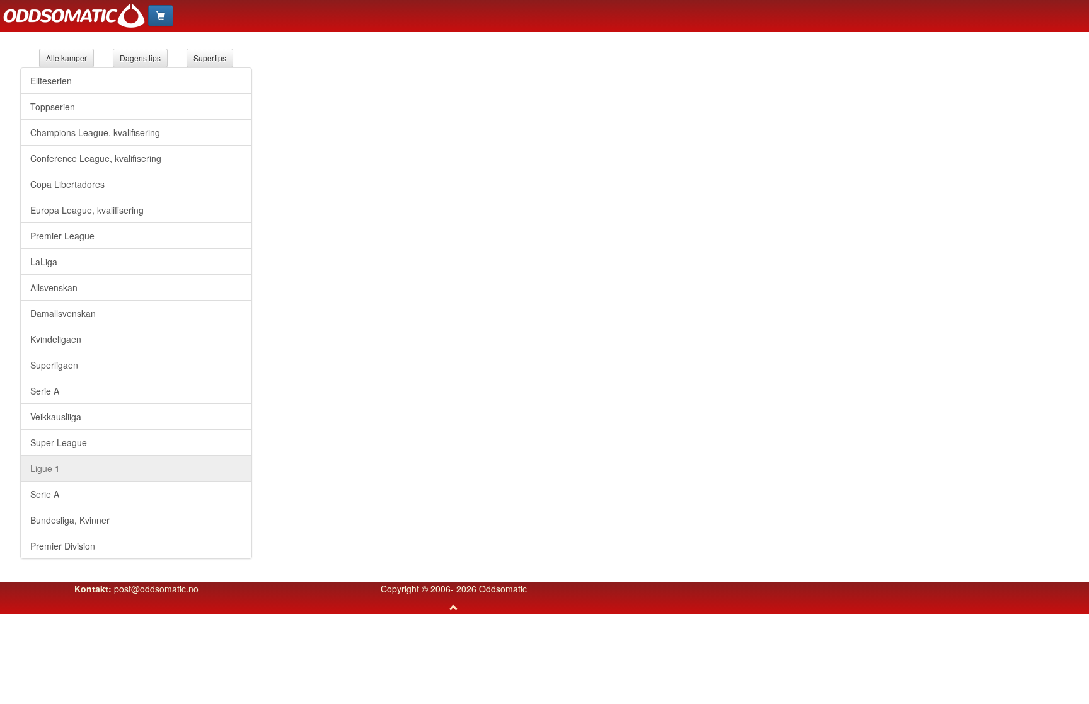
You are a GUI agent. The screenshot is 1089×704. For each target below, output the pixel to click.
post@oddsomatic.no (156, 588)
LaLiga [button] (43, 261)
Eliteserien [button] (51, 80)
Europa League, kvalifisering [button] (87, 210)
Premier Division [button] (62, 546)
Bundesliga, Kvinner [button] (70, 520)
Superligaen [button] (54, 365)
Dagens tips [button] (140, 57)
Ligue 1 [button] (45, 468)
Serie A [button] (44, 390)
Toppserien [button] (52, 106)
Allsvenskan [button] (54, 287)
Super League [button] (58, 442)
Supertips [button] (209, 57)
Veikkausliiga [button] (55, 416)
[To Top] (453, 607)
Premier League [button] (62, 235)
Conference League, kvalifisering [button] (95, 158)
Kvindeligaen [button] (55, 339)
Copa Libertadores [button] (67, 184)
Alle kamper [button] (66, 57)
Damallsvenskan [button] (63, 313)
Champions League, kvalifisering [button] (95, 132)
